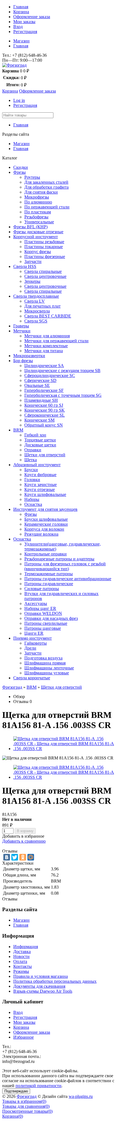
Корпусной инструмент (35, 236)
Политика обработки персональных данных (55, 981)
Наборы (31, 499)
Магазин (21, 41)
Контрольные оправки (45, 554)
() (24, 1101)
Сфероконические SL (44, 415)
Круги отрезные (39, 489)
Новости (21, 956)
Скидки (20, 167)
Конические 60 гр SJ (43, 405)
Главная (20, 6)
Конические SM (39, 420)
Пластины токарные (43, 246)
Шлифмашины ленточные (49, 668)
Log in (19, 100)
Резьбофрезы (36, 217)
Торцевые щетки (40, 440)
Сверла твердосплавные (36, 296)
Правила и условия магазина (40, 976)
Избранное (23, 1037)
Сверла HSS (24, 266)
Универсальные (39, 221)
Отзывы (21, 701)
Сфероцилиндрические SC (49, 375)
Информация (25, 946)
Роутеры (32, 177)
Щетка (30, 459)
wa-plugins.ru (81, 1096)
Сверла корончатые (31, 677)
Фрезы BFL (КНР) (30, 226)
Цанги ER (33, 633)
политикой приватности (38, 1085)
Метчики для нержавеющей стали (56, 340)
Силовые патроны (41, 588)
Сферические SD (40, 380)
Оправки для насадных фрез (51, 618)
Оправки (32, 449)
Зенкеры (32, 281)
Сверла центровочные (45, 276)
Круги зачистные (40, 484)
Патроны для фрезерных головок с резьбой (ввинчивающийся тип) (65, 566)
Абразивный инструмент (37, 464)
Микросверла (37, 311)
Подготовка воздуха (43, 658)
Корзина (21, 11)
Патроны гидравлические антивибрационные (67, 578)
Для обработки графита (46, 187)
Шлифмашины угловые (46, 673)
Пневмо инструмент (32, 638)
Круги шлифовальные (45, 494)
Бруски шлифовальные (46, 519)
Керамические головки (46, 524)
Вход (18, 26)
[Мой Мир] (30, 857)
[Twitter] (14, 857)
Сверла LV (34, 301)
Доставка (22, 951)
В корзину (25, 831)
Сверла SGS (35, 321)
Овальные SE (37, 385)
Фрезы (19, 172)
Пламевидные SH (41, 400)
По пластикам (37, 212)
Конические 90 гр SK (44, 410)
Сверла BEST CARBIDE (47, 316)
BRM (18, 430)
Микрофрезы (36, 197)
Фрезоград (12, 687)
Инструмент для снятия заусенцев (45, 509)
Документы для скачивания (39, 986)
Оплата (20, 961)
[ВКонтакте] (6, 857)
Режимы (21, 971)
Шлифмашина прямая (45, 663)
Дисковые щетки (40, 445)
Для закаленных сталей (46, 182)
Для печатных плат (42, 306)
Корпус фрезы (37, 251)
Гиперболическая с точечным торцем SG (63, 395)
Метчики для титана (43, 350)
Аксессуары (35, 603)
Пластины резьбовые (44, 241)
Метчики (21, 331)
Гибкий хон (35, 435)
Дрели (30, 648)
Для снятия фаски (41, 192)
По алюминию (38, 202)
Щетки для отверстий (44, 454)
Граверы (21, 326)
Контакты (22, 966)
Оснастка (33, 504)
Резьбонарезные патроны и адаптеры (59, 559)
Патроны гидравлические (48, 583)
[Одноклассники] (22, 857)
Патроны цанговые (42, 628)
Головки (32, 479)
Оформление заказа (31, 16)
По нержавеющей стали (46, 207)
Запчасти (33, 261)
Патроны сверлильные (45, 623)
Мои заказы (24, 21)
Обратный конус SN (43, 425)
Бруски (31, 469)
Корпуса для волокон (44, 529)
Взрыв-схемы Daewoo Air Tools (42, 991)
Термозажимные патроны (48, 573)
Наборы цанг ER (40, 608)
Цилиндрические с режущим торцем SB (62, 370)
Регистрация (25, 31)
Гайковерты (35, 643)
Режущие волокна (41, 534)
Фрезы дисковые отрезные (38, 231)
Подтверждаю (16, 1091)
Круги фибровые (40, 474)
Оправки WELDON (43, 613)
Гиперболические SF (44, 390)
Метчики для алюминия (47, 335)
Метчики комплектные (46, 345)
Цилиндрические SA (44, 365)
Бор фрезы (23, 360)
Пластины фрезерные (44, 256)
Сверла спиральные (43, 271)
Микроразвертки (29, 355)
